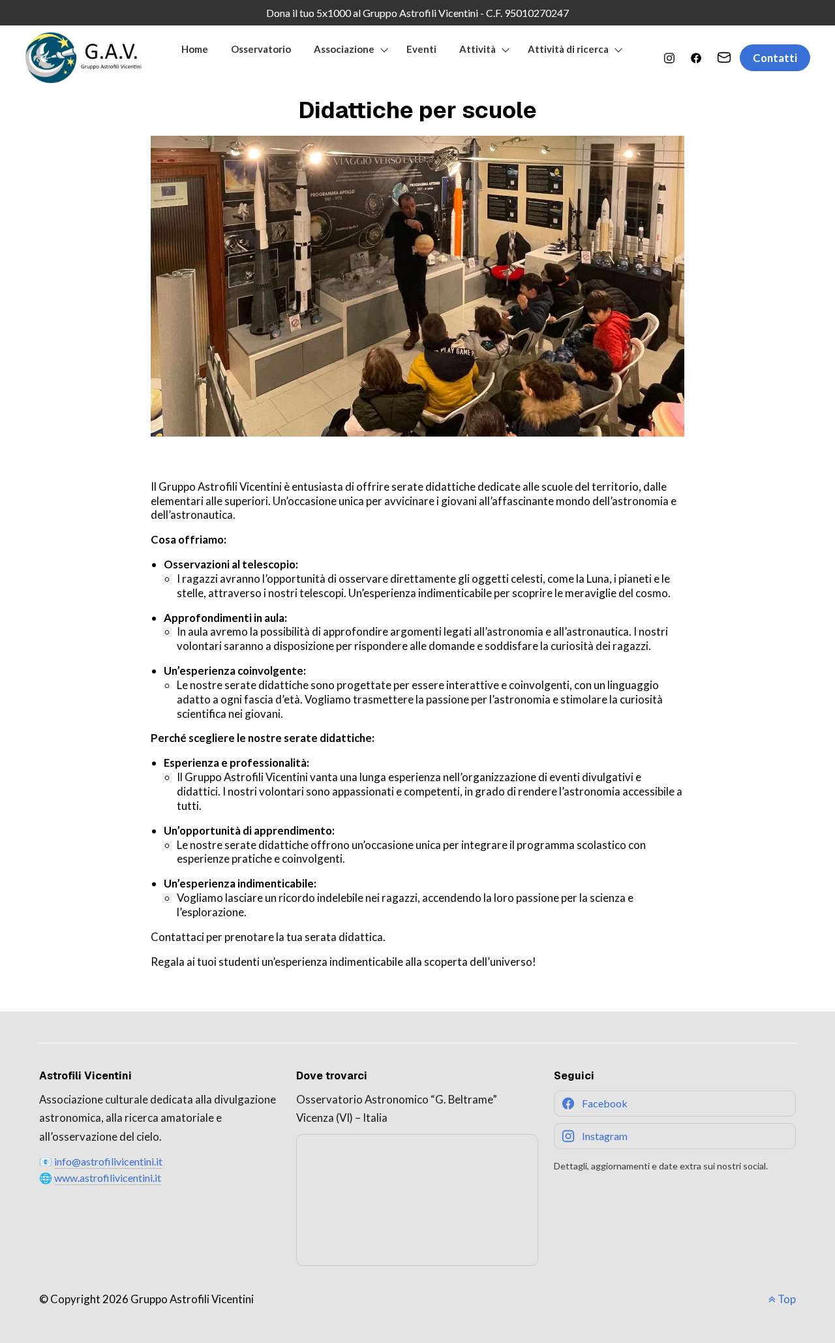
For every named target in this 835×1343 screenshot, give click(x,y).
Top (786, 1299)
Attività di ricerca (568, 49)
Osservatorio (261, 49)
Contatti (775, 58)
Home (194, 49)
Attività (477, 49)
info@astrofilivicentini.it (108, 1161)
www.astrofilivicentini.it (107, 1177)
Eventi (421, 49)
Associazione (344, 49)
